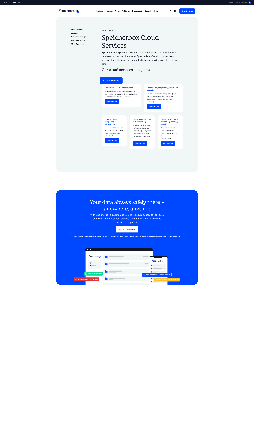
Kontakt (230, 2)
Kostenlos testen (187, 11)
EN (4, 2)
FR (7, 2)
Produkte (99, 11)
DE (9, 2)
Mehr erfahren (112, 101)
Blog (156, 11)
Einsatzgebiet (137, 11)
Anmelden (173, 11)
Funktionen (126, 11)
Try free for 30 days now (111, 80)
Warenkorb (245, 2)
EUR (18, 2)
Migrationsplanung (78, 40)
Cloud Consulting (77, 29)
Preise (117, 11)
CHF (14, 2)
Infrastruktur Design (78, 37)
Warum (109, 11)
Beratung (74, 33)
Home (104, 30)
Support (237, 2)
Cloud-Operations (77, 44)
